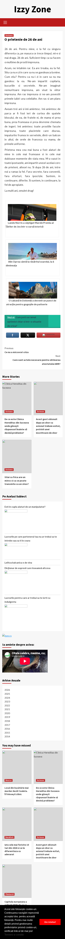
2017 (7, 724)
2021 (7, 709)
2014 (7, 736)
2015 (7, 732)
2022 (7, 705)
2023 (7, 701)
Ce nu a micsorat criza (17, 350)
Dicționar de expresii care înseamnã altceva (27, 568)
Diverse (8, 780)
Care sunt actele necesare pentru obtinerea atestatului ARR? (36, 359)
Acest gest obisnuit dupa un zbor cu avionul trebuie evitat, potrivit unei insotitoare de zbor (48, 426)
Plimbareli (9, 894)
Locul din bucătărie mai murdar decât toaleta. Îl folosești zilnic (17, 791)
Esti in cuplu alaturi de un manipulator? (25, 506)
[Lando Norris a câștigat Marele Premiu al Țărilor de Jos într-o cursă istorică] (32, 212)
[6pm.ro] (7, 635)
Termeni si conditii (14, 934)
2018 (7, 720)
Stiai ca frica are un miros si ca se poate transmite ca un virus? (17, 480)
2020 (7, 713)
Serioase (9, 35)
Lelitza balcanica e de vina (18, 562)
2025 (7, 693)
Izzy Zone (32, 9)
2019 (7, 716)
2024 (7, 697)
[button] (24, 935)
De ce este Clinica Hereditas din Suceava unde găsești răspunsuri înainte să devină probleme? (17, 426)
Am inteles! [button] (50, 922)
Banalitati (9, 837)
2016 (7, 728)
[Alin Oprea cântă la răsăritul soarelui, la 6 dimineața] (32, 251)
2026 (7, 689)
